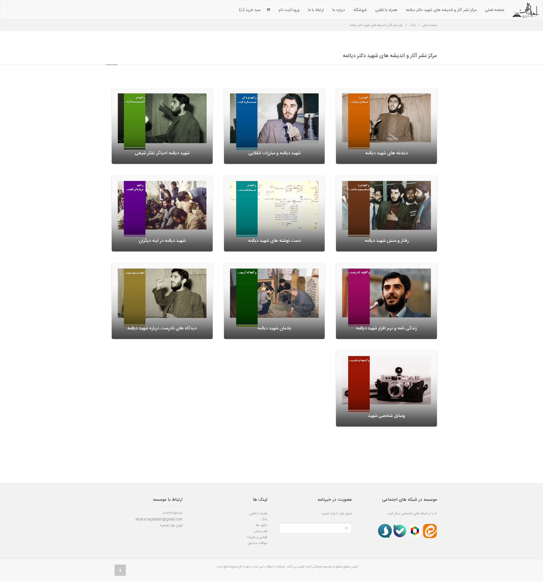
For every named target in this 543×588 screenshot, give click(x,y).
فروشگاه (360, 10)
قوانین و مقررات (257, 537)
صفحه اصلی (494, 10)
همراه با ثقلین (386, 10)
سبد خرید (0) (250, 10)
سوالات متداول (257, 543)
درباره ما (338, 10)
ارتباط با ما (316, 10)
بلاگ (412, 25)
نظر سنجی (260, 531)
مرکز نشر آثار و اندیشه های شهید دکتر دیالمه (441, 10)
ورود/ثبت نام (289, 10)
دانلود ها (261, 525)
